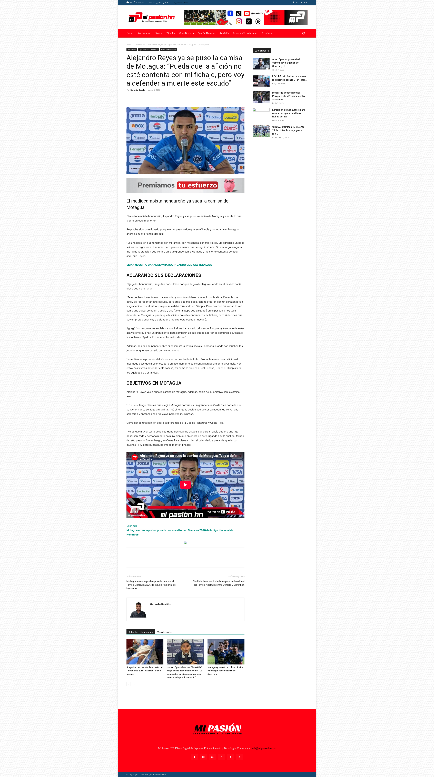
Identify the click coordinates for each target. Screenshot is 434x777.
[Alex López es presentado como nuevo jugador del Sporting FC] (261, 63)
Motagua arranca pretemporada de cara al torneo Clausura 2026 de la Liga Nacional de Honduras (151, 585)
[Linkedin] (212, 757)
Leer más (131, 526)
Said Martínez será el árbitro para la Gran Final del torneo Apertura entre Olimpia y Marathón (218, 583)
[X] (301, 3)
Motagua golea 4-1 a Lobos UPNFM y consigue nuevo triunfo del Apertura (225, 670)
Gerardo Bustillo (137, 90)
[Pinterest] (145, 97)
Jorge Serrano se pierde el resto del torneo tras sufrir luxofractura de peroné (144, 670)
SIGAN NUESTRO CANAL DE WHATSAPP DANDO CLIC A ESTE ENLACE (169, 264)
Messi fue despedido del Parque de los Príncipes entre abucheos (288, 96)
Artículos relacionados (141, 632)
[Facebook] (293, 3)
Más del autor (164, 632)
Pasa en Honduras (168, 49)
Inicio (128, 44)
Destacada (140, 44)
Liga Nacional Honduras (148, 49)
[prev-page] (128, 684)
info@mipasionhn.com (264, 748)
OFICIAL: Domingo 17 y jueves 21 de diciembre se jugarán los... (288, 130)
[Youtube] (305, 3)
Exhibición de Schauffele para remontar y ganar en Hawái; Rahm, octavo (288, 113)
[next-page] (134, 684)
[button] (304, 33)
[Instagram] (297, 3)
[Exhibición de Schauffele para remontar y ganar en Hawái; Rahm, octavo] (261, 114)
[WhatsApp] (153, 97)
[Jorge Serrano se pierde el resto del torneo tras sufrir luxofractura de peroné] (144, 651)
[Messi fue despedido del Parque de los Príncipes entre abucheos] (261, 97)
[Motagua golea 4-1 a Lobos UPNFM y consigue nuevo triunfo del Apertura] (226, 651)
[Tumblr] (230, 757)
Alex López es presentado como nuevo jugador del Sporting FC (286, 62)
